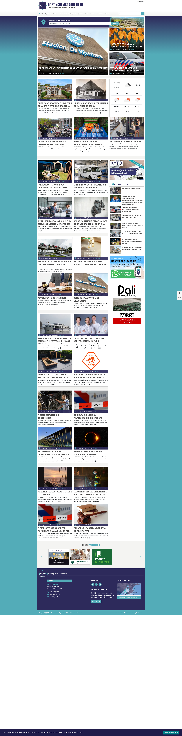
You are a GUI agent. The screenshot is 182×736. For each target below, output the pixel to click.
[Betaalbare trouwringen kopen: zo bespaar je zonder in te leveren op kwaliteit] (91, 248)
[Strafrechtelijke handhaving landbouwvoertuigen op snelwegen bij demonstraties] (55, 248)
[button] (39, 557)
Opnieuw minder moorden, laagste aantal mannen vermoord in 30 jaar (52, 143)
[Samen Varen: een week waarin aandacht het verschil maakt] (55, 325)
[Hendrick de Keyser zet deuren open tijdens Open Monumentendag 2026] (91, 90)
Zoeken (115, 23)
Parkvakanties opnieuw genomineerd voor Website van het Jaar (55, 186)
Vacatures (100, 14)
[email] (179, 297)
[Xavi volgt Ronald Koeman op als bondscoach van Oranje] (91, 361)
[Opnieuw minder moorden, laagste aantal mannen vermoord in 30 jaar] (55, 128)
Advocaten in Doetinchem (52, 297)
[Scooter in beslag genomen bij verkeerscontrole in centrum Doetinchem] (91, 478)
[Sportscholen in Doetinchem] (127, 128)
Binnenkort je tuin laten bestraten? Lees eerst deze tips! (53, 376)
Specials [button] (80, 14)
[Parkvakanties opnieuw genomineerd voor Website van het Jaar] (55, 171)
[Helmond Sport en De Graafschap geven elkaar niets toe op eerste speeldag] (55, 438)
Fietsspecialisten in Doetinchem (49, 416)
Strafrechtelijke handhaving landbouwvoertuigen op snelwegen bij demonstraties (54, 263)
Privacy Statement (137, 613)
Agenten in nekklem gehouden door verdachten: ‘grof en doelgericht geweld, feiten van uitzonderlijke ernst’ (90, 223)
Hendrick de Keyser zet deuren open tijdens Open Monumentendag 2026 (91, 105)
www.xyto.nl (54, 597)
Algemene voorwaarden (116, 613)
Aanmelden (96, 601)
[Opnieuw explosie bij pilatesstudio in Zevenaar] (91, 402)
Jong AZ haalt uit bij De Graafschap (86, 299)
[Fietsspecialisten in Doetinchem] (55, 402)
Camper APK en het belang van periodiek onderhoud (90, 186)
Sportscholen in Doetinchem (125, 141)
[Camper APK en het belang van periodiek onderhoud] (91, 171)
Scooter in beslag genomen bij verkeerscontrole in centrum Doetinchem (90, 493)
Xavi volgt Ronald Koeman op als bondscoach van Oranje (90, 376)
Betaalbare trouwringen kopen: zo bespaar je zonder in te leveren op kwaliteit (90, 263)
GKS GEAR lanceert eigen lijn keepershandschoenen (89, 339)
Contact (107, 14)
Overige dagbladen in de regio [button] (127, 597)
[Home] (39, 13)
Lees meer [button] (78, 732)
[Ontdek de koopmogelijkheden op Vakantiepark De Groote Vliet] (55, 90)
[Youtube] (96, 584)
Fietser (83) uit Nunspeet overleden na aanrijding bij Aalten (53, 529)
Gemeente (65, 14)
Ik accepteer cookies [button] (171, 732)
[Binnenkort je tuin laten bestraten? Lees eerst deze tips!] (55, 361)
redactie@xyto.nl (55, 594)
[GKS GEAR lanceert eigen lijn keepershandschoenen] (91, 325)
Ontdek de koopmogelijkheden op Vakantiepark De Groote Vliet (55, 105)
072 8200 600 (54, 592)
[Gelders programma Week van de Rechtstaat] (91, 515)
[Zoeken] (143, 13)
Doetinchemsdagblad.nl (65, 4)
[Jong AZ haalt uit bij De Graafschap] (91, 284)
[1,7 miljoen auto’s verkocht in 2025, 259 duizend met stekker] (55, 208)
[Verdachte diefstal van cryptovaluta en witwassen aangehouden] (126, 63)
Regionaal (73, 14)
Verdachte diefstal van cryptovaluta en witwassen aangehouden (130, 209)
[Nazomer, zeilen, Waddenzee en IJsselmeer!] (55, 478)
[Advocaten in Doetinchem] (55, 284)
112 (42, 14)
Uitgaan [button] (92, 14)
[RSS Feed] (100, 584)
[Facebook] (93, 584)
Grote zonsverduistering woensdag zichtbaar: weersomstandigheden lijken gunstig (90, 453)
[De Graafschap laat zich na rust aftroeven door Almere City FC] (73, 51)
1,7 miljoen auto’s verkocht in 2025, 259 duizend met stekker (54, 222)
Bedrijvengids (57, 14)
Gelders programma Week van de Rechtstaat (90, 529)
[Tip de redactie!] (127, 267)
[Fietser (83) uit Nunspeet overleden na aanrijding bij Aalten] (55, 515)
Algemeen (48, 14)
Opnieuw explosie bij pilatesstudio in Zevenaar (88, 416)
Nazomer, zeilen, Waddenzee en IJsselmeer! (55, 493)
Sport (86, 14)
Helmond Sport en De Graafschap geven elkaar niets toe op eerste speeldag (55, 453)
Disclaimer (127, 613)
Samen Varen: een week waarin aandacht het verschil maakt (54, 339)
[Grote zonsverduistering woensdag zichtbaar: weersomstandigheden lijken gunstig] (91, 438)
